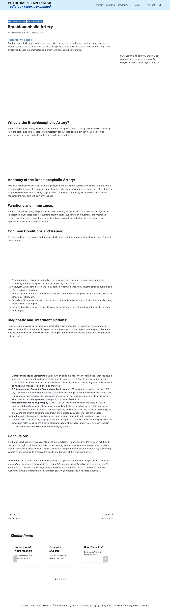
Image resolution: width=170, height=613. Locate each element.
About (99, 4)
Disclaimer (118, 605)
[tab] (55, 579)
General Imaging (34, 21)
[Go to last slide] (15, 559)
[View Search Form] (160, 5)
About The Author (81, 605)
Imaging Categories (101, 605)
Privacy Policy (132, 605)
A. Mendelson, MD (17, 33)
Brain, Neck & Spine (16, 21)
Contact (150, 4)
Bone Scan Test (93, 547)
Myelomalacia (14, 516)
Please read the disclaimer (21, 40)
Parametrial (107, 516)
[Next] (105, 559)
